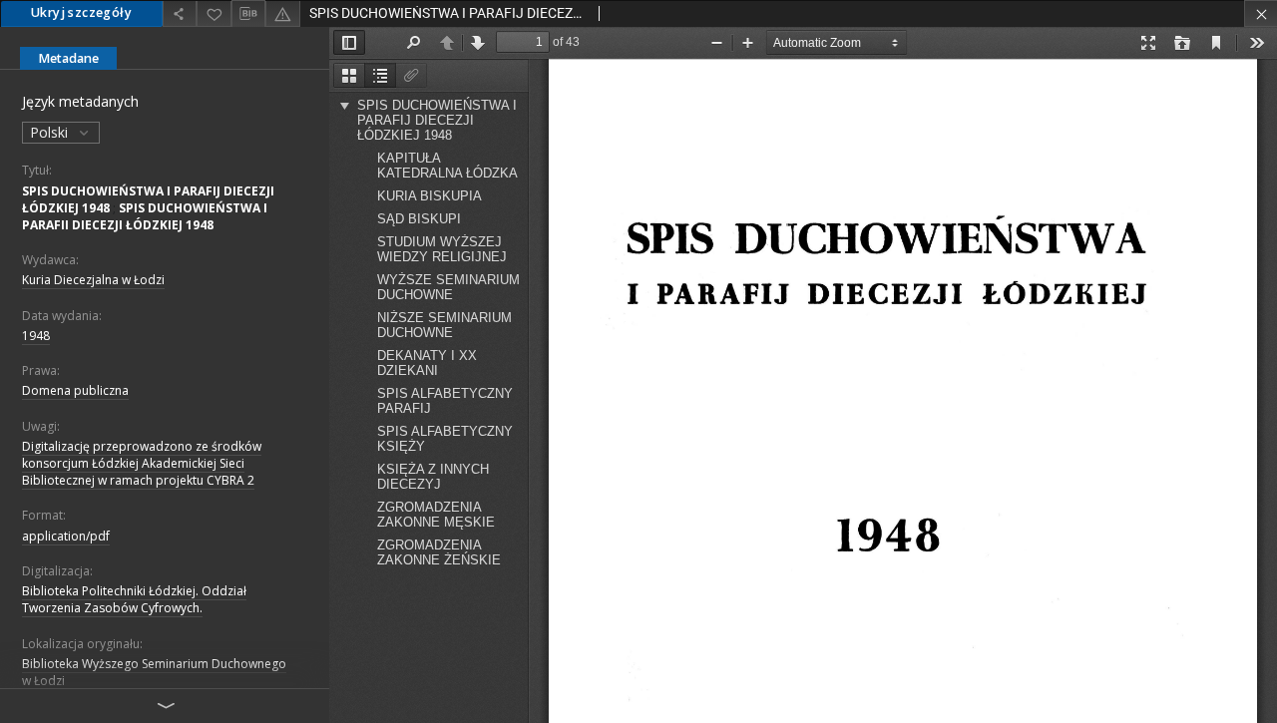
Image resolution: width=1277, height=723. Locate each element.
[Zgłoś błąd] (282, 13)
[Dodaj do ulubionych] (213, 13)
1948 (36, 335)
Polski (51, 132)
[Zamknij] (1260, 13)
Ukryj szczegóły (81, 12)
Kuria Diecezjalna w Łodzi (93, 279)
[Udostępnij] (180, 13)
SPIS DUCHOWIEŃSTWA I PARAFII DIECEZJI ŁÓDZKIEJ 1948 (144, 216)
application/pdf (66, 536)
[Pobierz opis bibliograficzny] (248, 14)
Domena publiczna (75, 390)
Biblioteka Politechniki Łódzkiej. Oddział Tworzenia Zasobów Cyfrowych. (134, 599)
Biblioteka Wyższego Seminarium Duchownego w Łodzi (154, 672)
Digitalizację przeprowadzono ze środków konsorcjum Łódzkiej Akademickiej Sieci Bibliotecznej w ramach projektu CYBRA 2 (141, 463)
